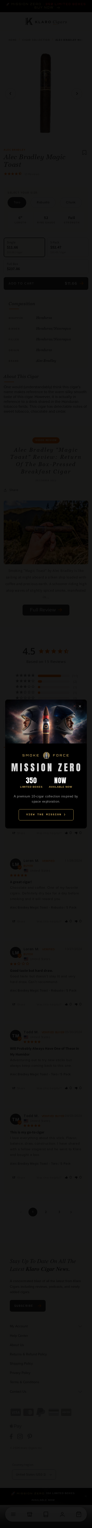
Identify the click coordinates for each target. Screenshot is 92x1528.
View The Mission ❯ (46, 814)
